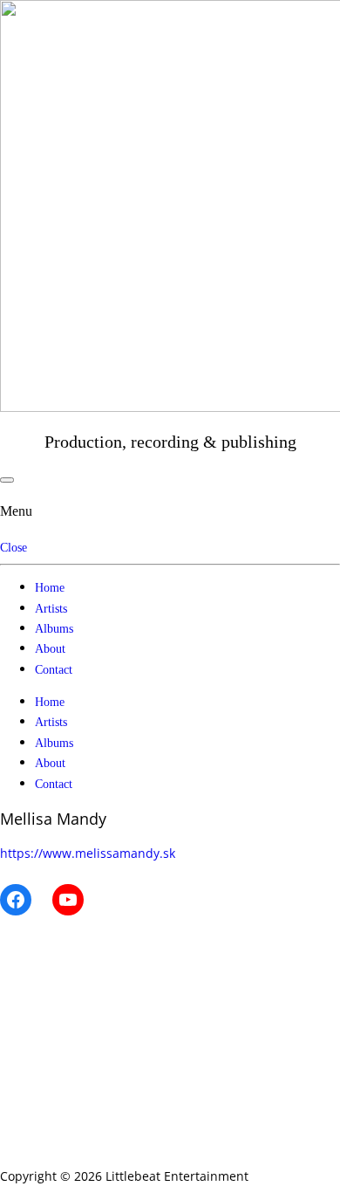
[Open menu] (7, 480)
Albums (54, 628)
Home (50, 587)
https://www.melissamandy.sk (87, 853)
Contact (53, 669)
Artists (51, 608)
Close (13, 547)
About (50, 648)
